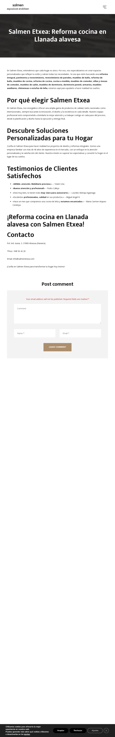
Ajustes (95, 730)
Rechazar (78, 730)
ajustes (27, 734)
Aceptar (60, 730)
